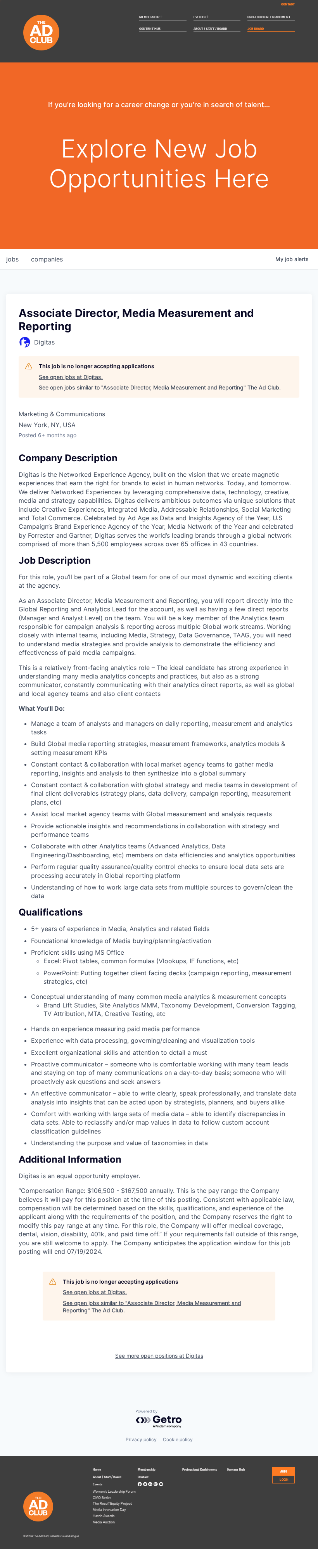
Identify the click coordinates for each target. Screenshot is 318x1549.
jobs (12, 259)
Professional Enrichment (268, 17)
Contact (288, 4)
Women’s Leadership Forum (114, 1491)
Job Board (255, 28)
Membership (151, 17)
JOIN (283, 1471)
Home (97, 1469)
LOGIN (284, 1479)
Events (201, 17)
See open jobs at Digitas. (71, 377)
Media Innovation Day (109, 1509)
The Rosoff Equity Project (112, 1503)
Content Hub (150, 28)
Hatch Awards (103, 1516)
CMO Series (102, 1497)
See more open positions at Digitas (159, 1355)
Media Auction (104, 1522)
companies (47, 259)
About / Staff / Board (210, 28)
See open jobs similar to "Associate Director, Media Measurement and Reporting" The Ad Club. (160, 387)
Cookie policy (178, 1439)
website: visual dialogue (64, 1536)
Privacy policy (141, 1439)
